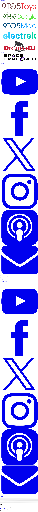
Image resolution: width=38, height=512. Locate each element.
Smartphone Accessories (4, 281)
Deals (2, 496)
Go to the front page (2, 508)
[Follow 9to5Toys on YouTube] (19, 319)
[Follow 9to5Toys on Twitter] (19, 392)
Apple (2, 279)
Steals (2, 497)
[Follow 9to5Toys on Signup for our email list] (19, 493)
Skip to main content (2, 0)
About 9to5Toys (3, 63)
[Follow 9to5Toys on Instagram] (19, 428)
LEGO (2, 280)
